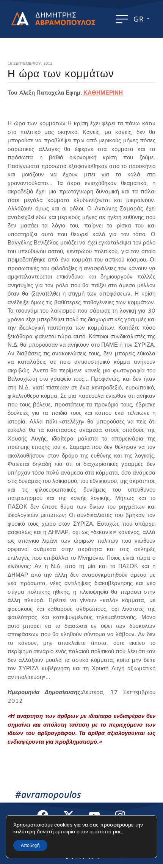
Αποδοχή (30, 845)
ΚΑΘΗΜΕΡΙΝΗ (103, 93)
